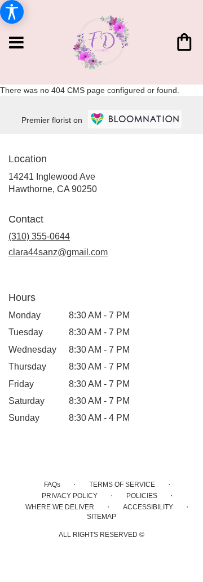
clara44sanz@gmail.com (58, 252)
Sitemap (101, 517)
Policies (141, 496)
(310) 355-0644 (39, 236)
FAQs (52, 484)
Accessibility (148, 507)
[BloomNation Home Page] (135, 119)
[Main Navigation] (16, 43)
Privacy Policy (70, 496)
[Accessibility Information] (12, 12)
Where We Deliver (59, 507)
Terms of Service (122, 484)
